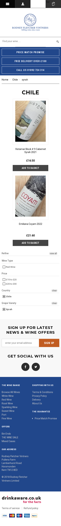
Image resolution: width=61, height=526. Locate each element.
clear (54, 290)
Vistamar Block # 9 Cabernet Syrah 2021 (30, 151)
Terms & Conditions (42, 392)
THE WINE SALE (10, 437)
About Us (37, 403)
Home (5, 79)
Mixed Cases (8, 441)
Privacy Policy (39, 396)
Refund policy (31, 508)
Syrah (8, 309)
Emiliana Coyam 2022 (30, 224)
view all (53, 253)
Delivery (36, 399)
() (53, 4)
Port (4, 414)
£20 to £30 (10, 284)
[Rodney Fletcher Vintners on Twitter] (35, 366)
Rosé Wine (7, 403)
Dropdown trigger (22, 4)
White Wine (8, 396)
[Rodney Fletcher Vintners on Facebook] (25, 366)
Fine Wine (7, 418)
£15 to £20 (10, 279)
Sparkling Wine (9, 407)
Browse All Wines (11, 392)
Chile (15, 79)
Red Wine (10, 267)
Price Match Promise (46, 418)
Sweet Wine (8, 411)
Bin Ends (6, 433)
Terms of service (11, 508)
